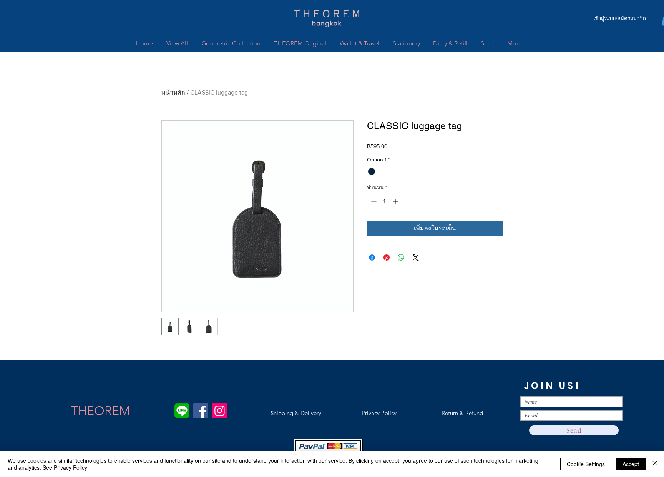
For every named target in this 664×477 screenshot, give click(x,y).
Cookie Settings (586, 464)
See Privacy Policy (65, 467)
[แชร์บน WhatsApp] (401, 257)
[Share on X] (415, 257)
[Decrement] (373, 201)
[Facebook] (200, 410)
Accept (630, 464)
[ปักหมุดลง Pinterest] (386, 257)
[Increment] (396, 201)
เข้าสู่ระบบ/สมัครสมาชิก (619, 18)
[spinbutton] (385, 201)
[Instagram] (219, 410)
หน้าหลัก (173, 92)
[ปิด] (654, 464)
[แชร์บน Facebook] (372, 257)
